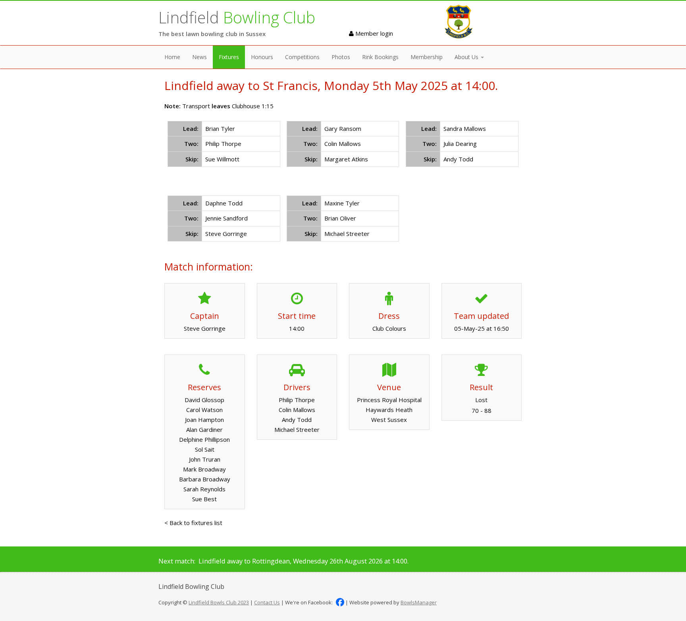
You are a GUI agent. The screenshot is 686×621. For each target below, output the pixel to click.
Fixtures (229, 57)
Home (172, 57)
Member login (373, 33)
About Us (467, 57)
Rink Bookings (380, 57)
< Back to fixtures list (193, 523)
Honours (262, 57)
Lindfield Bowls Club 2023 (219, 602)
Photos (340, 57)
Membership (426, 57)
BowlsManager (419, 602)
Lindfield (236, 17)
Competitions (302, 57)
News (199, 57)
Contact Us (267, 602)
